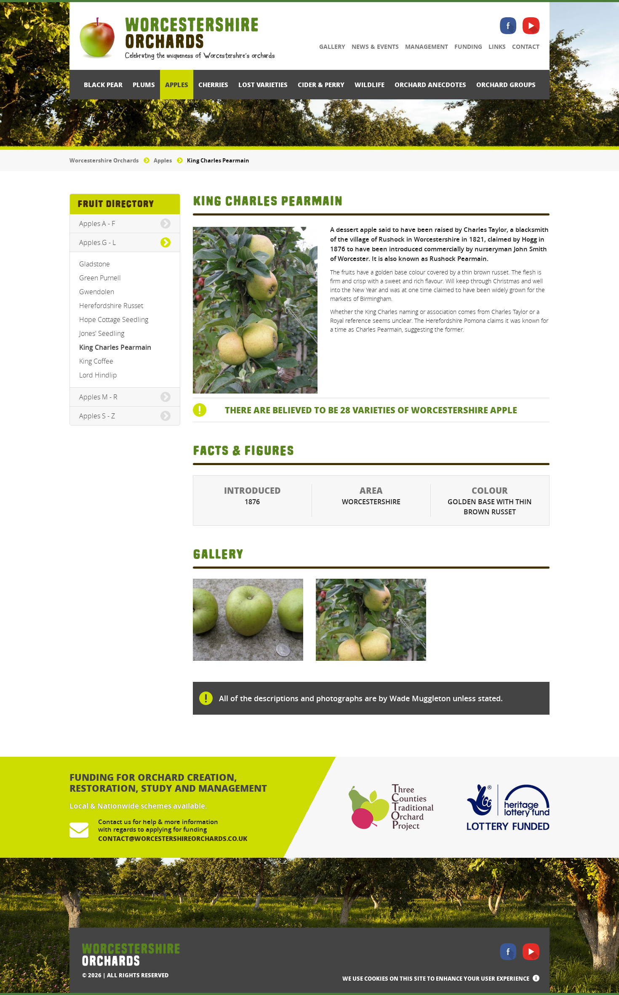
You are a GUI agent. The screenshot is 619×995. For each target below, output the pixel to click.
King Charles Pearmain (115, 347)
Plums (144, 84)
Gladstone (94, 264)
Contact (525, 47)
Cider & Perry (321, 84)
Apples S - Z (97, 415)
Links (497, 47)
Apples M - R (98, 397)
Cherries (213, 84)
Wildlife (369, 84)
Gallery (332, 47)
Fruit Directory (115, 204)
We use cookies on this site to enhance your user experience (435, 978)
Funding (468, 47)
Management (426, 47)
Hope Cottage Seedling (113, 319)
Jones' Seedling (101, 333)
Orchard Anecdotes (430, 84)
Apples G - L (97, 242)
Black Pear (103, 84)
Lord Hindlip (98, 375)
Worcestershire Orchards (104, 160)
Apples (176, 84)
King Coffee (96, 361)
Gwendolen (96, 291)
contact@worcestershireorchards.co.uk (172, 838)
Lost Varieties (263, 84)
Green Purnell (100, 277)
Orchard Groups (506, 84)
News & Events (375, 47)
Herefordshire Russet (111, 305)
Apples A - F (97, 223)
